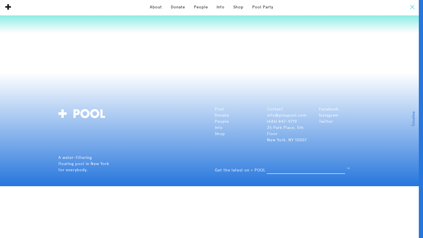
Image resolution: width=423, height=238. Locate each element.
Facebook (328, 109)
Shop (220, 133)
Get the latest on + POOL (240, 170)
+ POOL (8, 7)
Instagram (328, 115)
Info (219, 127)
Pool (220, 109)
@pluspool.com (291, 115)
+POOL (83, 113)
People (222, 121)
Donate (222, 115)
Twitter (326, 121)
